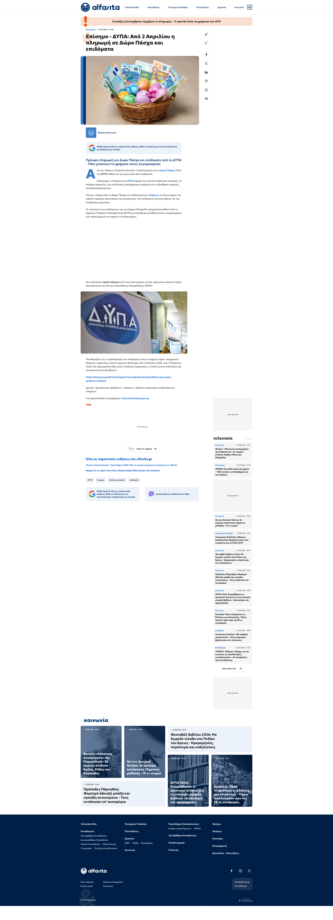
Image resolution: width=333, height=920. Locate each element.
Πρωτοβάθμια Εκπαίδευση (94, 835)
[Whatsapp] (206, 90)
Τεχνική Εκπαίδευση (90, 844)
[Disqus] (144, 543)
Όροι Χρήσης (87, 882)
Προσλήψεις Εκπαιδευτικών (183, 823)
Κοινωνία (239, 7)
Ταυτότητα (108, 886)
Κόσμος (216, 823)
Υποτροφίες (86, 848)
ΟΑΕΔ (135, 843)
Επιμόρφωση (219, 845)
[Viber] (206, 81)
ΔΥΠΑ (130, 180)
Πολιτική (173, 849)
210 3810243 (241, 886)
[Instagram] (240, 871)
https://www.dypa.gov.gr (135, 398)
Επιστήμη (217, 838)
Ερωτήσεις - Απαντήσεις (225, 853)
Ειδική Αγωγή (109, 844)
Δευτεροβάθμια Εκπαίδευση (94, 840)
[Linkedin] (206, 72)
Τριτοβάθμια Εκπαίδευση (182, 835)
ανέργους (153, 194)
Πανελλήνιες (202, 7)
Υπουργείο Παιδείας (178, 7)
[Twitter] (206, 63)
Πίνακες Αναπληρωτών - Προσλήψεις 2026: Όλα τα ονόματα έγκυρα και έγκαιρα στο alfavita (131, 465)
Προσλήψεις (147, 843)
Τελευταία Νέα (132, 7)
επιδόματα (134, 480)
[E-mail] (206, 99)
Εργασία (221, 7)
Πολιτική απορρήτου (113, 882)
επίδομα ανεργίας (117, 480)
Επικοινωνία (87, 886)
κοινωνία (96, 720)
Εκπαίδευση (153, 7)
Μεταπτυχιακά (176, 842)
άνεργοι (100, 480)
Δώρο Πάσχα (167, 170)
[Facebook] (206, 54)
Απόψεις (217, 831)
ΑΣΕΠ (127, 843)
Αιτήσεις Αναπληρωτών (179, 828)
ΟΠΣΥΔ (197, 828)
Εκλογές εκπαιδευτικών (106, 848)
